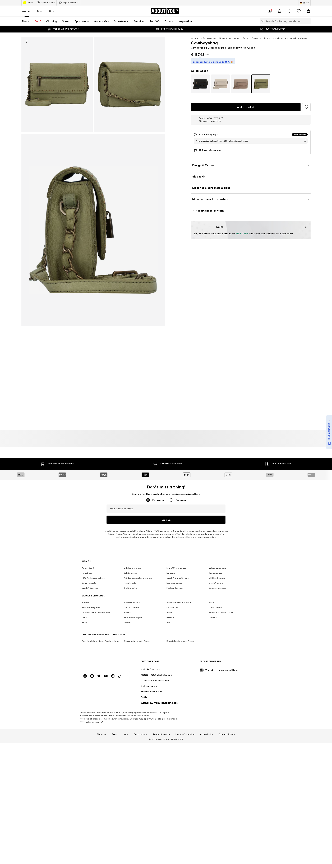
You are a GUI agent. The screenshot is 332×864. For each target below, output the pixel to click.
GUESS (170, 617)
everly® (85, 602)
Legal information (185, 734)
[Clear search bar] (308, 21)
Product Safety (227, 734)
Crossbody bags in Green (137, 641)
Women (26, 11)
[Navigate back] (26, 42)
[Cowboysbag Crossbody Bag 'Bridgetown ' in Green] (129, 84)
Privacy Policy (115, 534)
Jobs (125, 734)
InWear (127, 622)
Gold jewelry (130, 588)
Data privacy (140, 734)
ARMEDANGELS (132, 602)
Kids (51, 11)
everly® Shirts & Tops (178, 578)
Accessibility (206, 734)
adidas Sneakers (132, 568)
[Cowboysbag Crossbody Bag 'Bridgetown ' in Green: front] (57, 84)
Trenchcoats (215, 573)
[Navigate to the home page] (100, 663)
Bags (245, 38)
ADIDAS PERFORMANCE (179, 602)
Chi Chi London (131, 607)
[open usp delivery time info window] (305, 142)
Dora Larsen (215, 607)
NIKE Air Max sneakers (93, 578)
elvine (170, 612)
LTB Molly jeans (217, 578)
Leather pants (174, 583)
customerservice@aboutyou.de (132, 537)
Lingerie (171, 573)
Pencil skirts (130, 583)
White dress (130, 573)
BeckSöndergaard (91, 607)
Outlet (30, 3)
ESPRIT (128, 612)
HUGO (212, 602)
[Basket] (308, 11)
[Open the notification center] (289, 11)
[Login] (279, 11)
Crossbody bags (261, 38)
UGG (84, 617)
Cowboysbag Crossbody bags (290, 38)
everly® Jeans (216, 583)
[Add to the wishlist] (306, 109)
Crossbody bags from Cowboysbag (100, 641)
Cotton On (172, 607)
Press (115, 734)
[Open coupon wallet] (270, 11)
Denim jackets (89, 583)
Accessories (209, 38)
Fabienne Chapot (133, 617)
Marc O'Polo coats (176, 568)
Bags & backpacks (229, 38)
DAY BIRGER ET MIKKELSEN (96, 612)
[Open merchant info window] (222, 120)
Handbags (87, 573)
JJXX (169, 622)
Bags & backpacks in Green (180, 641)
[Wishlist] (299, 11)
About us (101, 734)
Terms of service (161, 734)
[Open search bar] (262, 21)
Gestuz (213, 617)
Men (40, 11)
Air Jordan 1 (88, 568)
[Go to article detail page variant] (200, 85)
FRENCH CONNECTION (221, 612)
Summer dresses (217, 588)
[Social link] (85, 676)
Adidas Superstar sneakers (138, 578)
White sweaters (217, 568)
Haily (84, 622)
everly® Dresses (90, 588)
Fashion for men (175, 588)
